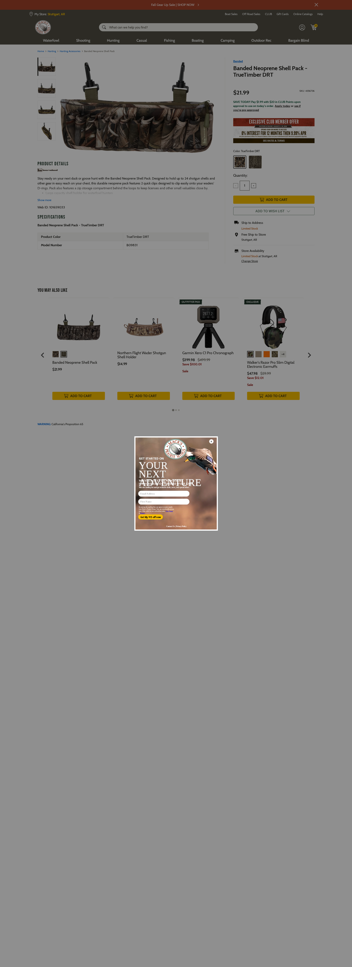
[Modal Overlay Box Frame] (176, 483)
